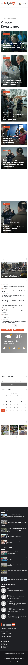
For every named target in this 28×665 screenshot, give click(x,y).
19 (10, 407)
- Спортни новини (5, 638)
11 (6, 404)
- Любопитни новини (6, 636)
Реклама (17, 658)
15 (21, 404)
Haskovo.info (14, 653)
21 (17, 407)
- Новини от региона (6, 634)
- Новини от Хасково (6, 633)
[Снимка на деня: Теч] (14, 427)
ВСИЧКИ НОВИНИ (7, 329)
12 (10, 404)
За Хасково (5, 646)
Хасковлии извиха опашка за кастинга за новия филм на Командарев (13, 139)
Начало (4, 18)
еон (8, 588)
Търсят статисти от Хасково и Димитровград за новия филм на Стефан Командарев (13, 226)
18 (6, 407)
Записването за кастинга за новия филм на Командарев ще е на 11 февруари (13, 163)
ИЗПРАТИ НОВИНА (19, 329)
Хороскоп (4, 644)
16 (24, 404)
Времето (4, 643)
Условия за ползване (9, 658)
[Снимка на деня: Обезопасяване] (14, 432)
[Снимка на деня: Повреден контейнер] (5, 432)
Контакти (22, 658)
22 (21, 407)
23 (25, 407)
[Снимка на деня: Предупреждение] (23, 432)
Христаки (9, 608)
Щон (8, 614)
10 (3, 404)
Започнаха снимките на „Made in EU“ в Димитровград (13, 117)
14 (17, 404)
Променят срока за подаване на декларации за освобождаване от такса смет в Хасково (16, 522)
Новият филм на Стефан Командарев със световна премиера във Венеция (13, 46)
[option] (14, 270)
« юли (2, 416)
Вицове (4, 647)
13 (14, 404)
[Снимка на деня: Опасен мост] (5, 427)
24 (3, 410)
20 (14, 407)
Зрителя (9, 595)
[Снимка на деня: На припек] (23, 427)
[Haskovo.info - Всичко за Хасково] (9, 3)
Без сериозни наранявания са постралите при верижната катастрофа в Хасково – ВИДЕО (17, 572)
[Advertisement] (14, 186)
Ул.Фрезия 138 (11, 601)
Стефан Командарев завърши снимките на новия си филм (12, 82)
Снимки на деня (6, 641)
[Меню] (2, 4)
